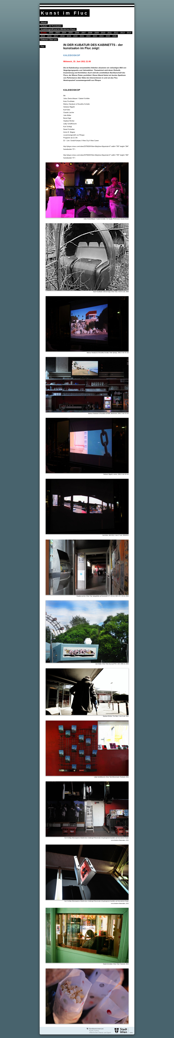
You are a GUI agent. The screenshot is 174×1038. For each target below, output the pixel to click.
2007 (83, 33)
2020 (75, 36)
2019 (69, 36)
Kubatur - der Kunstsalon (51, 26)
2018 (62, 36)
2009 (96, 33)
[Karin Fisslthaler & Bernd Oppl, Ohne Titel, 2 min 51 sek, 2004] (96, 290)
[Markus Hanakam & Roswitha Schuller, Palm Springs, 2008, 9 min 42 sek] (96, 351)
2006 (77, 33)
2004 (64, 33)
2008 (90, 33)
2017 (56, 36)
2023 (95, 36)
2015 (43, 36)
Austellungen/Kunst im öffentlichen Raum (58, 29)
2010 (103, 33)
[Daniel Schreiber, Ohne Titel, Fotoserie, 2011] (96, 962)
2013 (122, 33)
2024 (101, 36)
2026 (114, 36)
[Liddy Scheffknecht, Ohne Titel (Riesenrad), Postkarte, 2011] (96, 775)
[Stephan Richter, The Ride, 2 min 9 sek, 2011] (96, 714)
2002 (51, 33)
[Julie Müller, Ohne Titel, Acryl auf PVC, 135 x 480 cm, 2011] (96, 662)
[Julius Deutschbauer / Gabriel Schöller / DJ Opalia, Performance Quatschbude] (96, 217)
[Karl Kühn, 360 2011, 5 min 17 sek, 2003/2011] (96, 534)
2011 (109, 33)
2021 (82, 36)
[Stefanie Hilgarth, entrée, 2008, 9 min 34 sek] (96, 473)
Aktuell (44, 22)
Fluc (42, 47)
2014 (129, 33)
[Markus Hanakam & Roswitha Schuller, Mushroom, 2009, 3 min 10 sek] (96, 412)
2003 (57, 33)
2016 (49, 36)
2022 (88, 36)
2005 (70, 33)
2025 (108, 36)
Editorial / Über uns (49, 40)
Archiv (44, 33)
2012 (116, 33)
